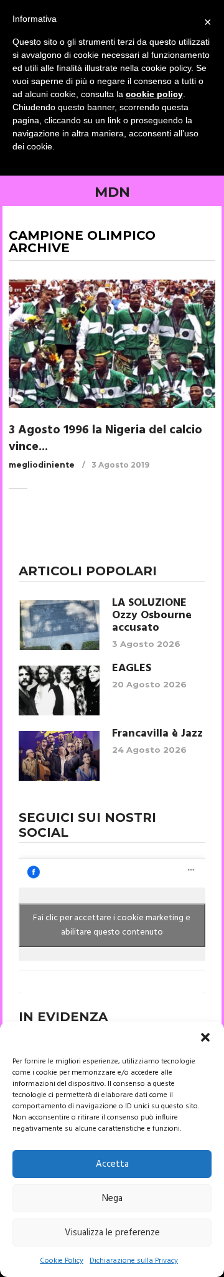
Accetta (112, 1164)
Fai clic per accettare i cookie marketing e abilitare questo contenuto (111, 925)
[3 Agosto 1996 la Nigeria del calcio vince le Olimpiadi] (112, 344)
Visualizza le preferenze (112, 1232)
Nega (112, 1198)
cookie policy (154, 94)
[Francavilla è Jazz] (59, 756)
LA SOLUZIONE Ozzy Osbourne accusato (152, 615)
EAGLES (131, 668)
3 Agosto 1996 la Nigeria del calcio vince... (105, 438)
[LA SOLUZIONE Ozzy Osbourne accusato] (59, 625)
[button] (205, 1037)
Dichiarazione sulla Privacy (134, 1261)
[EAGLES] (59, 690)
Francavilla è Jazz (157, 734)
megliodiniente (42, 464)
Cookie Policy (61, 1261)
